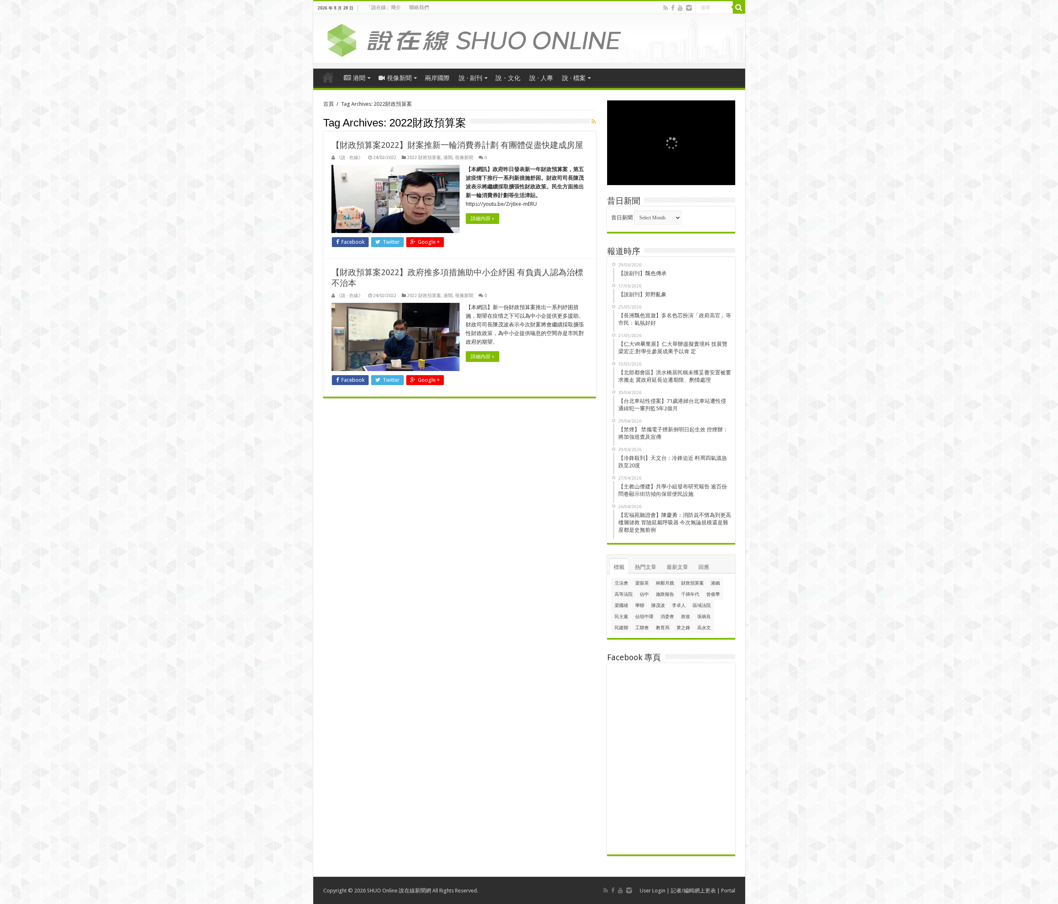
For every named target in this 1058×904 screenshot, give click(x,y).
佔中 (644, 594)
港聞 (359, 78)
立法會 (621, 583)
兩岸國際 (437, 78)
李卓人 (679, 605)
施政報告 (665, 594)
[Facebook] (672, 8)
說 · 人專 (541, 78)
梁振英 (642, 583)
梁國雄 (621, 605)
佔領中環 (644, 616)
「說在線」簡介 (383, 7)
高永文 (704, 627)
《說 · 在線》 (349, 157)
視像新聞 (399, 78)
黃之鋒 (683, 627)
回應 (703, 567)
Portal (728, 890)
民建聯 (621, 627)
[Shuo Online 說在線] (529, 39)
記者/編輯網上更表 (693, 890)
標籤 (619, 567)
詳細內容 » (482, 218)
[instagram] (689, 8)
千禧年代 (690, 594)
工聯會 (642, 627)
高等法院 (624, 594)
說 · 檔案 (574, 78)
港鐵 (715, 583)
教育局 (663, 627)
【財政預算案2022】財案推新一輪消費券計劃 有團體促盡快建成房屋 (457, 145)
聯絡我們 (419, 7)
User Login (652, 890)
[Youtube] (680, 8)
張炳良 (704, 616)
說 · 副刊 (470, 78)
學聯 (639, 605)
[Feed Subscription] (593, 121)
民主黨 (621, 616)
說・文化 (508, 78)
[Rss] (665, 8)
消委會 (667, 616)
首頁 (328, 77)
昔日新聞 (622, 217)
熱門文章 (645, 567)
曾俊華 (713, 594)
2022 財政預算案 (424, 157)
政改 (685, 616)
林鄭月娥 (665, 583)
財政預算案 (692, 583)
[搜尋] (739, 7)
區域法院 (702, 605)
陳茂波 (658, 605)
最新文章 (677, 567)
